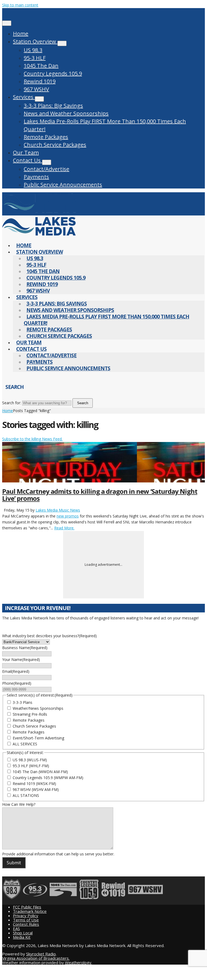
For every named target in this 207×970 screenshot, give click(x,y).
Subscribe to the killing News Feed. (32, 438)
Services (24, 97)
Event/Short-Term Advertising (38, 738)
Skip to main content (20, 5)
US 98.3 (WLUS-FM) (30, 759)
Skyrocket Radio (41, 954)
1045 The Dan (41, 65)
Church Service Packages (55, 144)
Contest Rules (26, 924)
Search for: (11, 402)
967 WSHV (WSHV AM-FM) (36, 789)
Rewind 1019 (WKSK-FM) (34, 783)
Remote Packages (46, 136)
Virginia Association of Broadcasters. (36, 958)
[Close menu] (6, 23)
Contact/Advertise (46, 169)
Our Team (26, 152)
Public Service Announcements (63, 184)
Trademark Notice (30, 911)
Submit (14, 863)
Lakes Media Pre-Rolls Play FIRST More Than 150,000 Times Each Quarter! (105, 125)
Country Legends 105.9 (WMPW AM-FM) (48, 777)
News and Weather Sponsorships (66, 113)
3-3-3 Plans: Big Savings (53, 105)
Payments (36, 176)
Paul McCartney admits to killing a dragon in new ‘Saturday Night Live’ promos (99, 495)
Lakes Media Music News (58, 510)
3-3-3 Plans (22, 702)
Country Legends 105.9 (53, 73)
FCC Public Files (27, 907)
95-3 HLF (35, 57)
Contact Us (27, 160)
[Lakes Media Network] (39, 212)
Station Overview (35, 41)
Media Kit (21, 937)
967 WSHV (36, 89)
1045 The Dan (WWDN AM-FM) (40, 771)
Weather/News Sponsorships (38, 708)
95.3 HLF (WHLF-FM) (31, 765)
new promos (68, 516)
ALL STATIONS (26, 795)
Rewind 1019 (40, 81)
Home (20, 33)
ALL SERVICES (25, 743)
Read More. (64, 527)
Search (82, 403)
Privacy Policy (25, 915)
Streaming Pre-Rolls (30, 714)
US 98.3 (33, 50)
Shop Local (23, 932)
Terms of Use (26, 920)
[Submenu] (62, 43)
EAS (16, 928)
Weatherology (78, 962)
